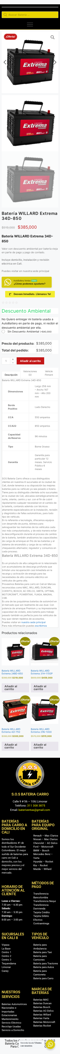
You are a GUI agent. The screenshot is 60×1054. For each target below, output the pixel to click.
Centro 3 (6, 959)
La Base (6, 948)
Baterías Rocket (42, 1025)
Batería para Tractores (45, 963)
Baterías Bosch (41, 1007)
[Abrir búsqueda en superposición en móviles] (30, 14)
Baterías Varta (41, 1018)
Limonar (6, 967)
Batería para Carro (43, 978)
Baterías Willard (42, 1014)
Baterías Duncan (42, 1003)
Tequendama (9, 963)
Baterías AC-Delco (43, 1010)
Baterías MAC (41, 999)
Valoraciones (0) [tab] (30, 373)
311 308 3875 (36, 805)
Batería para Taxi (42, 952)
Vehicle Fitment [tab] (49, 373)
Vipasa (5, 944)
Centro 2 (6, 956)
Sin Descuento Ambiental (30, 331)
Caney (5, 970)
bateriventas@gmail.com (34, 810)
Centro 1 (6, 952)
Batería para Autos (43, 967)
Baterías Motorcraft (44, 1022)
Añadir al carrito (30, 361)
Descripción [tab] (11, 374)
